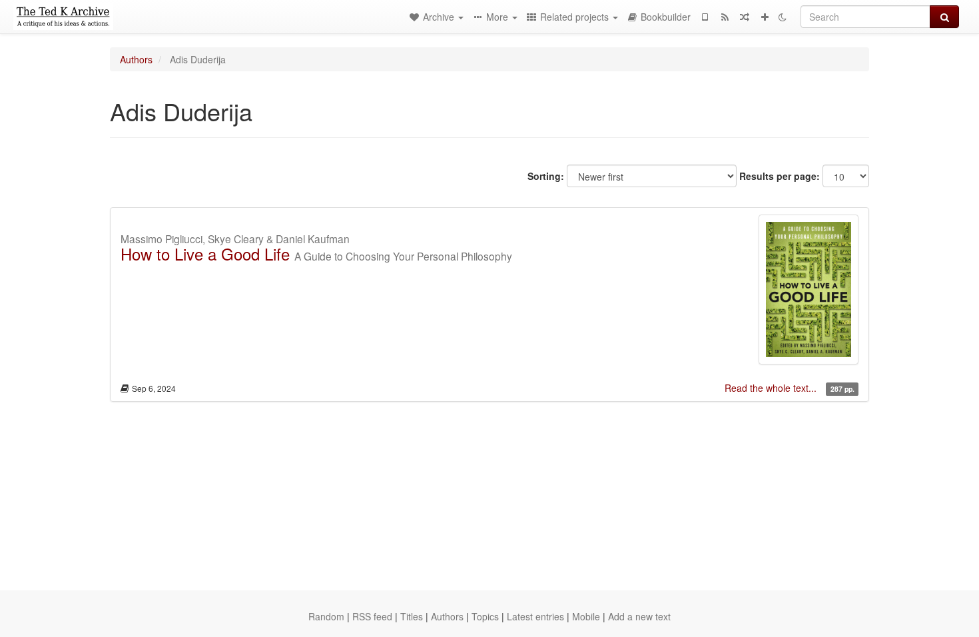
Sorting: (545, 176)
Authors (136, 59)
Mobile (586, 616)
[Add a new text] (765, 16)
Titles (411, 616)
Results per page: (779, 176)
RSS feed (372, 616)
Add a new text (639, 616)
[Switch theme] (783, 16)
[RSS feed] (725, 16)
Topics (485, 616)
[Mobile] (705, 16)
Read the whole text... (772, 387)
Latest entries (535, 616)
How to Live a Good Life (205, 253)
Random (326, 616)
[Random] (745, 16)
